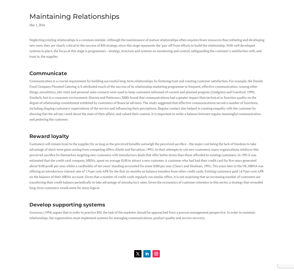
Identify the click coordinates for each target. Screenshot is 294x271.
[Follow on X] (137, 253)
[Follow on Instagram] (156, 253)
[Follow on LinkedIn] (147, 253)
